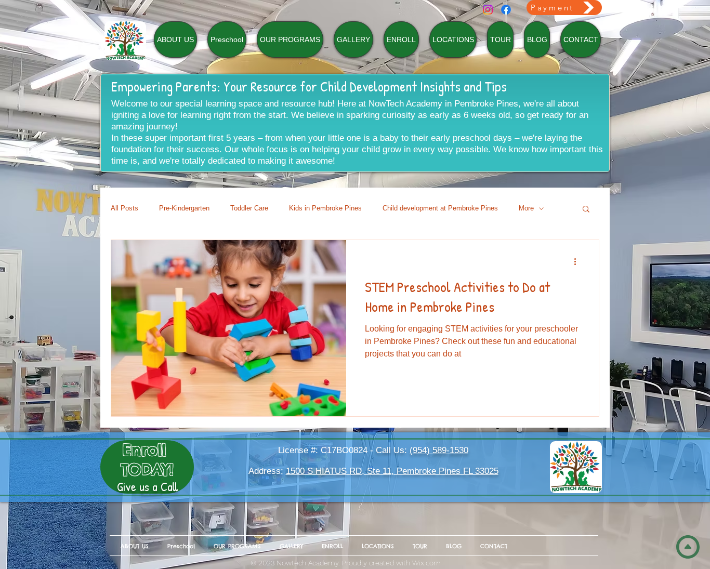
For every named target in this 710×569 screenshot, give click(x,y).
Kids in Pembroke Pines (325, 208)
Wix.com (426, 563)
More (526, 208)
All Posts (124, 208)
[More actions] (578, 261)
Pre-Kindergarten (184, 208)
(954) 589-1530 (439, 450)
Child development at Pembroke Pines (440, 208)
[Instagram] (487, 9)
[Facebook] (505, 9)
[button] (586, 209)
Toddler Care (249, 208)
